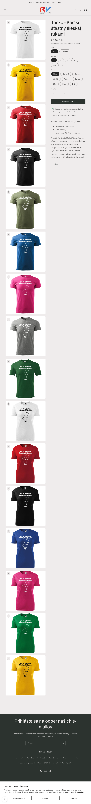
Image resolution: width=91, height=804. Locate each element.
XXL (54, 65)
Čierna (77, 74)
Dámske (65, 51)
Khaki (64, 84)
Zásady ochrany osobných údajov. (70, 792)
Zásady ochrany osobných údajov (30, 763)
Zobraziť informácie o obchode (64, 115)
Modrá (55, 79)
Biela (55, 74)
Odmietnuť (73, 798)
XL (75, 60)
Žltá (54, 84)
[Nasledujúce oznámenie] (86, 2)
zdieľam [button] (56, 164)
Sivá (73, 84)
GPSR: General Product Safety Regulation (58, 763)
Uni (54, 51)
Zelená (77, 79)
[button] (4, 10)
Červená (66, 74)
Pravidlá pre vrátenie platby (37, 758)
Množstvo (54, 89)
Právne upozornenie (70, 758)
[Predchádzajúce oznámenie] (4, 2)
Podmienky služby (18, 758)
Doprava (63, 43)
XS (64, 65)
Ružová (66, 79)
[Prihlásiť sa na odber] (62, 743)
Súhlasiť (45, 798)
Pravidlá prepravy (55, 758)
